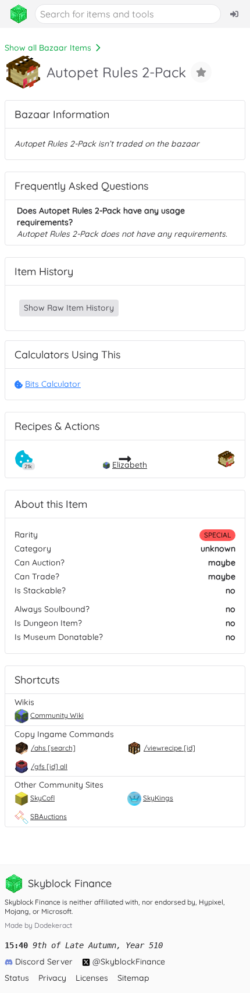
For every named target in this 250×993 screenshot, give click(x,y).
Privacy (52, 978)
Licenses (92, 978)
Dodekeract (53, 925)
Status (17, 978)
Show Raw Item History (69, 307)
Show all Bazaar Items (48, 47)
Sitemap (133, 978)
